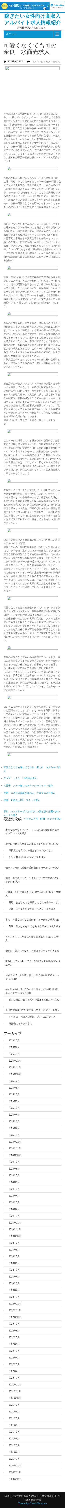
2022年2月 (14, 1371)
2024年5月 (14, 1189)
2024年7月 (14, 1175)
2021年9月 (14, 1405)
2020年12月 (15, 1465)
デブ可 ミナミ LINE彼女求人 (20, 778)
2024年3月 (14, 1202)
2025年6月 (14, 1101)
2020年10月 (15, 1479)
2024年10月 (15, 1155)
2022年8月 (14, 1330)
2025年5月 (14, 1108)
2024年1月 (14, 1216)
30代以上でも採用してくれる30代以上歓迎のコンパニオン (32, 963)
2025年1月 (14, 1135)
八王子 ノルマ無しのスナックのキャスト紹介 (28, 785)
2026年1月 (14, 1054)
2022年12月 (15, 1303)
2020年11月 (15, 1472)
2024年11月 (15, 1148)
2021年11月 (15, 1391)
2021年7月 (14, 1418)
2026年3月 (14, 1040)
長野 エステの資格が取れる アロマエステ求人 (29, 792)
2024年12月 (15, 1141)
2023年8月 (14, 1249)
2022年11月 (15, 1310)
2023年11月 (15, 1229)
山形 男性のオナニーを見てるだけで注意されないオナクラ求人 (32, 880)
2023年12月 (15, 1222)
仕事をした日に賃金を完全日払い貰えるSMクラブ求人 (33, 894)
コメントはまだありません (46, 61)
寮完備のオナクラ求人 (20, 1023)
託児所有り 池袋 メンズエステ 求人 (27, 857)
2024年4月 (14, 1195)
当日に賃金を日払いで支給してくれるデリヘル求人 (32, 1010)
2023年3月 (14, 1283)
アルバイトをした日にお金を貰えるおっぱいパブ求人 (32, 938)
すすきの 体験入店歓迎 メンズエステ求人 (32, 1016)
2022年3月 (14, 1364)
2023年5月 (14, 1270)
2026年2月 (14, 1047)
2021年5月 (14, 1431)
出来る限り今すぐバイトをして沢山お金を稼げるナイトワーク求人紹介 (32, 831)
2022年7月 (14, 1337)
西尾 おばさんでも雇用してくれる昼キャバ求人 (34, 902)
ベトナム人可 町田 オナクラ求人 (42, 818)
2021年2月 (14, 1452)
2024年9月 (14, 1162)
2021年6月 (14, 1425)
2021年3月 (14, 1445)
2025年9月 (14, 1081)
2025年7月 (14, 1094)
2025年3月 (14, 1121)
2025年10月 (15, 1074)
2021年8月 (14, 1411)
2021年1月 (14, 1458)
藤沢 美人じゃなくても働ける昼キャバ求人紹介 (34, 926)
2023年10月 (15, 1236)
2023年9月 (14, 1243)
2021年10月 (15, 1398)
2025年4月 (14, 1114)
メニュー (11, 34)
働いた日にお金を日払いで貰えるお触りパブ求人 (34, 999)
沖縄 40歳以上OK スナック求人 (22, 800)
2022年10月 (15, 1317)
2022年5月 (14, 1351)
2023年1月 (14, 1297)
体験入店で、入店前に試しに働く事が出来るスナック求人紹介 (32, 977)
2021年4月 (14, 1438)
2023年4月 (14, 1276)
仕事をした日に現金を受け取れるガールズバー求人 (32, 867)
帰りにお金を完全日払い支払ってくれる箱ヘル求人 (32, 843)
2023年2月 (14, 1290)
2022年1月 (14, 1378)
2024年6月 (14, 1182)
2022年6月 (14, 1344)
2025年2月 (14, 1128)
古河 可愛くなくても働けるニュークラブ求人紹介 (32, 919)
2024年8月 (14, 1168)
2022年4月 (14, 1357)
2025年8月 (14, 1087)
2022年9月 (14, 1324)
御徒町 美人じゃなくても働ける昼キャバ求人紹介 (32, 950)
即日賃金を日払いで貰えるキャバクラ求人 (31, 850)
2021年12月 (15, 1384)
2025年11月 (15, 1067)
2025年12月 (15, 1060)
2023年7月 (14, 1256)
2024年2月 (14, 1209)
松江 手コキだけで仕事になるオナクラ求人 (32, 909)
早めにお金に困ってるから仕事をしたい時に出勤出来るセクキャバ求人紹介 (32, 991)
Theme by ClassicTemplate (32, 1503)
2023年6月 (14, 1263)
